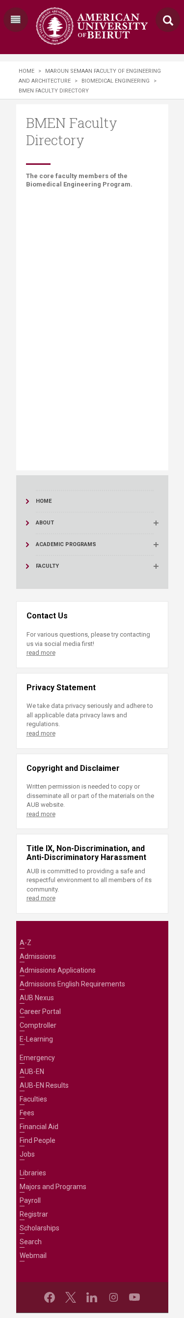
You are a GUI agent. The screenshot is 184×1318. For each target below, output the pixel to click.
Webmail (33, 1255)
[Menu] (15, 19)
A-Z (25, 943)
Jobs (27, 1154)
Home (26, 71)
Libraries (33, 1173)
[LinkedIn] (92, 1297)
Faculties (33, 1099)
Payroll (30, 1200)
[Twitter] (70, 1297)
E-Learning (36, 1039)
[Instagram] (113, 1297)
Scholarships (39, 1228)
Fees (27, 1113)
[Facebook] (49, 1297)
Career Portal (40, 1011)
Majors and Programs (53, 1187)
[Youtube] (134, 1297)
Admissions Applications (58, 970)
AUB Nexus (37, 998)
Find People (37, 1140)
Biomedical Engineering (115, 81)
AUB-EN (32, 1071)
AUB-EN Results (44, 1085)
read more (40, 652)
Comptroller (38, 1025)
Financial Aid (39, 1127)
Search (31, 1242)
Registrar (34, 1214)
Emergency (37, 1058)
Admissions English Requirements (72, 984)
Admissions (38, 956)
